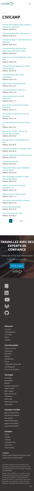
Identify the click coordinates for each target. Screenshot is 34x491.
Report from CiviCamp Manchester (14, 83)
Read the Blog (9, 380)
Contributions (8, 351)
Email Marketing (9, 359)
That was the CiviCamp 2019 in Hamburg (16, 200)
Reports (7, 361)
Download (7, 340)
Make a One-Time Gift (10, 394)
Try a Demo (8, 329)
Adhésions (7, 356)
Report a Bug (8, 399)
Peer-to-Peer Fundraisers (12, 369)
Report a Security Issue (11, 402)
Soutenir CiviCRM (12, 409)
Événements (8, 353)
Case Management (10, 367)
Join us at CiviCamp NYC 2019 (12, 213)
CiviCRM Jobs (8, 396)
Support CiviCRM (9, 388)
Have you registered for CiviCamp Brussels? (17, 155)
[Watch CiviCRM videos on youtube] (7, 300)
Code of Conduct (9, 448)
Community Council (10, 442)
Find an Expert (9, 404)
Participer (9, 374)
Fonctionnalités (11, 345)
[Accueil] (7, 4)
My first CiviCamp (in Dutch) (11, 207)
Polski (15, 457)
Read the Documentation (12, 413)
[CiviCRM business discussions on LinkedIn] (7, 293)
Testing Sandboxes (10, 332)
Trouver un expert (17, 266)
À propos (8, 431)
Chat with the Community (12, 415)
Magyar (28, 455)
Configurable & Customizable (13, 364)
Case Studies (8, 334)
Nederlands (16, 455)
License (7, 434)
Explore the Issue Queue (11, 423)
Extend (7, 337)
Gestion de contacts (10, 348)
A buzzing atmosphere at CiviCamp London (16, 149)
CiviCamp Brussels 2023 (10, 161)
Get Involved (8, 378)
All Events (7, 383)
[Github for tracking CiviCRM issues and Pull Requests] (7, 313)
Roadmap (7, 437)
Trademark (8, 440)
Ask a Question (9, 418)
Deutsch (10, 457)
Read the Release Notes (11, 421)
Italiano (4, 457)
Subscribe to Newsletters (12, 386)
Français (23, 455)
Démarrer (9, 326)
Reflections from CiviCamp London (14, 194)
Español (20, 457)
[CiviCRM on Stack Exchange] (7, 286)
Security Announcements (12, 426)
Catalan (9, 455)
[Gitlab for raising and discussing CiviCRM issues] (7, 306)
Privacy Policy (8, 445)
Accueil (4, 13)
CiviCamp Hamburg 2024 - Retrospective (16, 33)
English (4, 455)
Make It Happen (9, 391)
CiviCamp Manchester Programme (13, 90)
